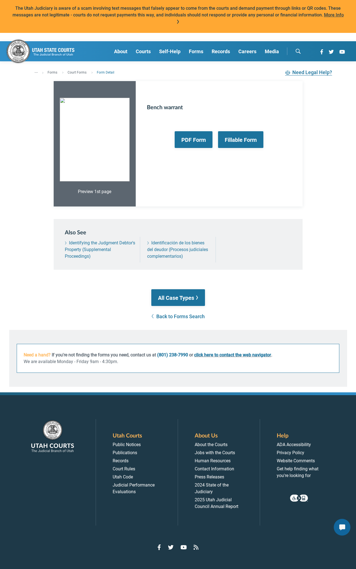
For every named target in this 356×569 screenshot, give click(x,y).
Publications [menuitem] (125, 452)
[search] (298, 51)
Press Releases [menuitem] (209, 477)
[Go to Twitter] (331, 51)
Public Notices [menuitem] (127, 444)
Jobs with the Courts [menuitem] (215, 452)
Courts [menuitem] (143, 51)
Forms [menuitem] (196, 51)
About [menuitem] (120, 51)
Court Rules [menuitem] (124, 468)
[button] (178, 297)
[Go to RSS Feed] (196, 547)
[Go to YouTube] (342, 51)
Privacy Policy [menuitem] (290, 452)
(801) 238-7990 (172, 355)
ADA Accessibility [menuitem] (294, 444)
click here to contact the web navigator (232, 355)
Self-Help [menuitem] (170, 51)
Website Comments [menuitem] (296, 460)
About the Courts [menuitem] (211, 444)
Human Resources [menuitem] (213, 460)
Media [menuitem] (272, 51)
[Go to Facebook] (321, 51)
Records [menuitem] (221, 51)
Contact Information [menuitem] (214, 468)
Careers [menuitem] (247, 51)
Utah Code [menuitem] (123, 477)
